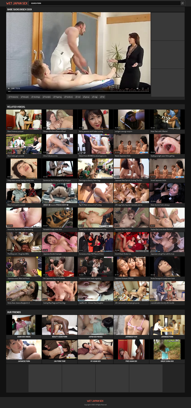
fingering (58, 97)
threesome (14, 97)
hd (103, 97)
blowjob (26, 97)
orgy (95, 97)
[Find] (182, 3)
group (87, 97)
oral (79, 97)
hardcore (70, 97)
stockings (37, 97)
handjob (48, 97)
